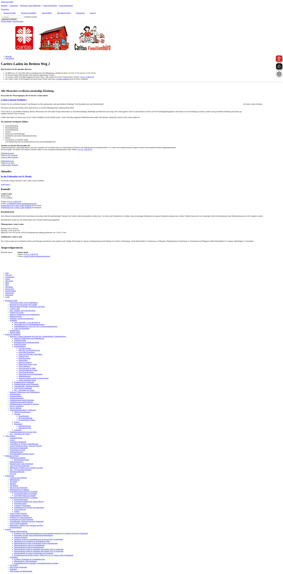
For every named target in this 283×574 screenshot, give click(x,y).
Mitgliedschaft (15, 480)
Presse (7, 279)
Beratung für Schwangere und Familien (23, 305)
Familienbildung (20, 346)
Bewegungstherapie (25, 418)
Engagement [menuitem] (80, 13)
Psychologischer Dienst (27, 420)
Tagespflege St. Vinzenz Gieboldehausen (24, 444)
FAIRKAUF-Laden (17, 312)
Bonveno (13, 474)
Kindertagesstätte (20, 340)
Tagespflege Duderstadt (18, 442)
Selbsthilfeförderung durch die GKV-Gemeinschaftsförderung (35, 326)
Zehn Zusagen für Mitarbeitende (21, 571)
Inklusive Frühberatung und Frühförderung (25, 314)
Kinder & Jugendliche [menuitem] (28, 13)
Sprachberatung (15, 394)
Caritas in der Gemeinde (18, 478)
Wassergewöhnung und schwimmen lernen (34, 378)
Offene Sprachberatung (22, 412)
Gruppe (16, 422)
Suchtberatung (15, 330)
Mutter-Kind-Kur (16, 316)
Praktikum (13, 569)
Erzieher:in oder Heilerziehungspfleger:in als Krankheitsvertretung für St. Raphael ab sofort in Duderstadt (51, 533)
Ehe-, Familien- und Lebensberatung (22, 310)
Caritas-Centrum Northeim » (14, 100)
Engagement (9, 58)
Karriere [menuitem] (93, 13)
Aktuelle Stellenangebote (18, 531)
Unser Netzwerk (20, 509)
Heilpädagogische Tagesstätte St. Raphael (24, 404)
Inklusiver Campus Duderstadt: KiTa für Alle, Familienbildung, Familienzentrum (38, 336)
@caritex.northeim (62, 79)
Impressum (9, 295)
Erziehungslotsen (16, 396)
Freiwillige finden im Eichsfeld (25, 496)
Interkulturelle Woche (21, 460)
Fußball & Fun (24, 356)
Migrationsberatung (16, 462)
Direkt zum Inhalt (7, 2)
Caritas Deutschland (50, 6)
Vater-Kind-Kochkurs (26, 372)
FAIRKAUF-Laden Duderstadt (21, 517)
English (16, 511)
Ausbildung (14, 557)
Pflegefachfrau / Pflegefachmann (25, 561)
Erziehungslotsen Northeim (19, 515)
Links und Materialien (22, 328)
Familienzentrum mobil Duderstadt (26, 384)
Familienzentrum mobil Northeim (21, 402)
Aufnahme (18, 430)
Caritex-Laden (15, 308)
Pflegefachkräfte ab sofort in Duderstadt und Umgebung (33, 553)
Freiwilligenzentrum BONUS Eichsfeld (23, 492)
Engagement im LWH (17, 450)
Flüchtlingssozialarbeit (17, 458)
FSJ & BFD (14, 486)
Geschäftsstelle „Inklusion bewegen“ (27, 386)
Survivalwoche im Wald (27, 368)
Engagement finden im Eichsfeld (25, 494)
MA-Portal (9, 281)
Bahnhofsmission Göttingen (19, 490)
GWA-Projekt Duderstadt (23, 388)
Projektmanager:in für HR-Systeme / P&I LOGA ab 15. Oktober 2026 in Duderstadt (43, 555)
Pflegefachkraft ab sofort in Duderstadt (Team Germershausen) (36, 543)
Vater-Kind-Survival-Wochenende (30, 374)
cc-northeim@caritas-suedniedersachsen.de (22, 203)
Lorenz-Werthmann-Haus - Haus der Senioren (26, 446)
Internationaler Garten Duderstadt (21, 464)
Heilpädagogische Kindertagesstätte (26, 342)
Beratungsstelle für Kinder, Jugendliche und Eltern (27, 307)
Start (7, 273)
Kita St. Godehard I (16, 406)
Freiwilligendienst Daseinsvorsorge (22, 454)
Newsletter (13, 482)
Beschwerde (9, 289)
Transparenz (14, 6)
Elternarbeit (18, 424)
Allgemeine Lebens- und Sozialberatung (24, 303)
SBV (7, 285)
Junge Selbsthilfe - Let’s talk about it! (27, 322)
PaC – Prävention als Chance (24, 390)
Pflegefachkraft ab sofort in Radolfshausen (29, 547)
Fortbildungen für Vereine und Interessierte (29, 507)
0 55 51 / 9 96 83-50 (87, 77)
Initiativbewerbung (20, 537)
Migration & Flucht (12, 456)
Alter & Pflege (10, 436)
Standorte (4, 6)
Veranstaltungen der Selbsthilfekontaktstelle (29, 324)
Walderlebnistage (25, 376)
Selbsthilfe (13, 320)
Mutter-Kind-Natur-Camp (28, 364)
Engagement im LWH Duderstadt (21, 519)
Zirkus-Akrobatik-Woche (27, 380)
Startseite (8, 56)
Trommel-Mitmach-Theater (28, 370)
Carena (12, 440)
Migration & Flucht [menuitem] (64, 13)
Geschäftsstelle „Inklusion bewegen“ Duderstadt (26, 521)
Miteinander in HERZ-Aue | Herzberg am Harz (26, 468)
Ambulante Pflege (16, 438)
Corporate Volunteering (22, 505)
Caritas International (66, 6)
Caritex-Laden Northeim (9, 157)
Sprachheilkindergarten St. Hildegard (23, 410)
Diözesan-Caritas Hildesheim (30, 6)
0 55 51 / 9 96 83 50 (14, 201)
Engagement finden (21, 499)
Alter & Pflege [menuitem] (47, 13)
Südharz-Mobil (15, 332)
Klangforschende (25, 358)
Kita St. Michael (15, 408)
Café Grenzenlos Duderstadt (20, 466)
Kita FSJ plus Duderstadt (18, 488)
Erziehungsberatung (17, 398)
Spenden (13, 484)
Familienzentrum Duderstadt (24, 382)
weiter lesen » (6, 184)
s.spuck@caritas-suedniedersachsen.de (36, 256)
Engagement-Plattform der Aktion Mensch (29, 501)
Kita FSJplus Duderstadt (18, 567)
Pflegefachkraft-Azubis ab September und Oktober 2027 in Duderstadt (38, 551)
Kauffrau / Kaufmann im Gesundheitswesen (29, 559)
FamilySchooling (20, 344)
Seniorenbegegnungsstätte (19, 448)
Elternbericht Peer (25, 428)
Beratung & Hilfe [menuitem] (10, 13)
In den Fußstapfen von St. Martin (16, 176)
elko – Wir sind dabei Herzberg (21, 470)
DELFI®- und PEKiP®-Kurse (29, 350)
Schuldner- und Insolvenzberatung (22, 318)
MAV (7, 283)
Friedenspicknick (16, 527)
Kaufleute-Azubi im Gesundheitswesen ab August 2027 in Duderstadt (38, 539)
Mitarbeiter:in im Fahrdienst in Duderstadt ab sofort (32, 541)
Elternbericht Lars (25, 426)
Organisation (9, 277)
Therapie (17, 414)
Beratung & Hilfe (11, 301)
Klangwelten (23, 360)
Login (7, 297)
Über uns (8, 275)
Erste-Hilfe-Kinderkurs (27, 352)
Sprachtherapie (24, 416)
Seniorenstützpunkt (16, 452)
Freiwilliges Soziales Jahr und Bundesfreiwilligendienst (33, 535)
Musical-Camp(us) (25, 362)
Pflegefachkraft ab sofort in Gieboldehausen (29, 545)
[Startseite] (5, 9)
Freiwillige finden (20, 503)
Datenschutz (9, 293)
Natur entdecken (24, 366)
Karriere (8, 529)
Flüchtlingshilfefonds (17, 472)
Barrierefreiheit (10, 291)
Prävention (9, 287)
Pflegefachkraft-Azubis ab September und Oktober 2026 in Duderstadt (38, 549)
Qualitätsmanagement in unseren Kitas (23, 432)
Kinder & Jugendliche (13, 334)
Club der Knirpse (25, 348)
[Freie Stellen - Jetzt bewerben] (12, 21)
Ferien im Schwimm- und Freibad (30, 354)
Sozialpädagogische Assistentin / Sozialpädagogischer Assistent (36, 563)
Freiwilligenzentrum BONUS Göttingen (24, 498)
